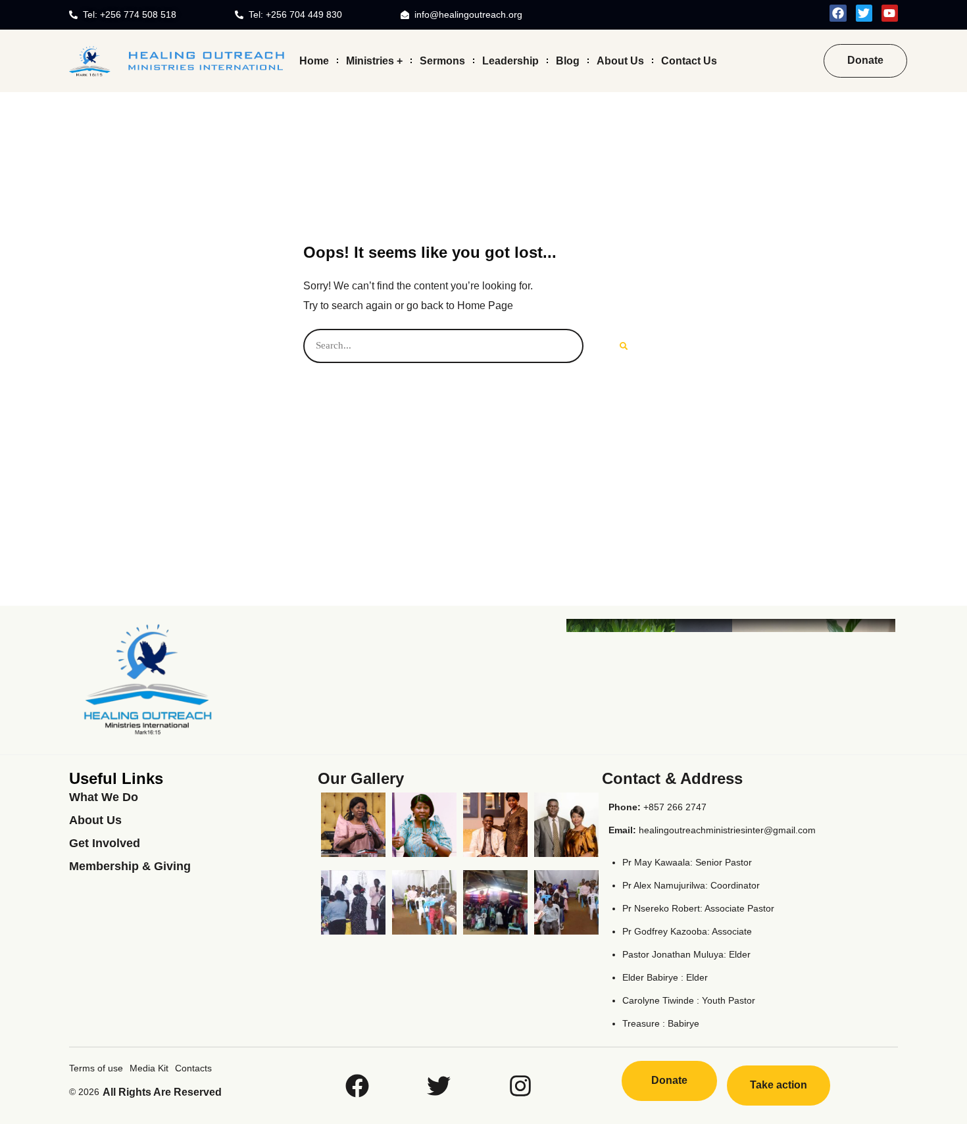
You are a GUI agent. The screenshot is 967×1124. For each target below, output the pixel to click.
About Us (620, 60)
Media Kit (149, 1068)
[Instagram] (520, 1086)
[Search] (623, 346)
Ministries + (374, 60)
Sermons (442, 60)
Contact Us (689, 60)
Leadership (510, 60)
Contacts (193, 1068)
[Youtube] (889, 13)
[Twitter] (864, 13)
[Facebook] (838, 13)
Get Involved (104, 843)
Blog (568, 60)
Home (314, 60)
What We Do (103, 797)
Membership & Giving (130, 866)
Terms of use (96, 1068)
